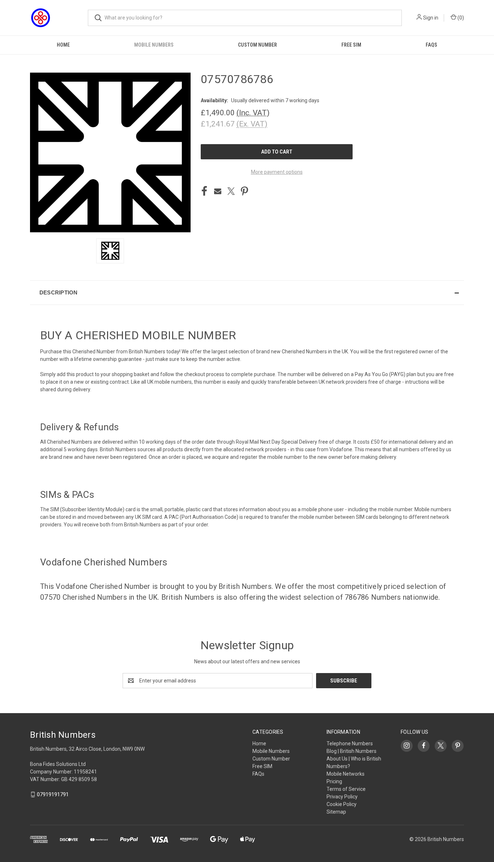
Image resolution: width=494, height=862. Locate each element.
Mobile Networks (346, 774)
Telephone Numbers (350, 743)
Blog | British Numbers (351, 751)
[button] (247, 292)
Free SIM (351, 45)
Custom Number (257, 45)
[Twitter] (231, 191)
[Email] (217, 191)
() (460, 18)
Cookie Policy (342, 804)
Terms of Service (346, 789)
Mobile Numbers (154, 45)
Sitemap (336, 812)
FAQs (431, 45)
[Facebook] (204, 191)
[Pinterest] (244, 191)
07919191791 (53, 794)
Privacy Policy (342, 796)
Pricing (334, 781)
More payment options (277, 172)
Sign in (430, 18)
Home (63, 45)
